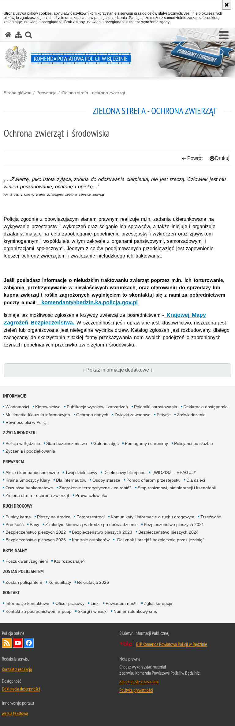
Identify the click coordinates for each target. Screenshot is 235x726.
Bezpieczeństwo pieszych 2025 (36, 539)
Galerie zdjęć (106, 443)
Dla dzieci (195, 480)
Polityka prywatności (136, 690)
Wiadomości (17, 406)
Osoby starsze (106, 480)
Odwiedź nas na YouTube (18, 643)
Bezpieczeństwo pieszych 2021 (174, 524)
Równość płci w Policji (26, 422)
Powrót (195, 158)
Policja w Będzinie (23, 443)
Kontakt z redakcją (17, 669)
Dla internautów (71, 480)
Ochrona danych (92, 414)
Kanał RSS (7, 643)
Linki (95, 603)
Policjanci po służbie (193, 443)
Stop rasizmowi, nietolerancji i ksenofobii (177, 487)
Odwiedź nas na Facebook (29, 643)
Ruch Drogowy (17, 506)
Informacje (14, 396)
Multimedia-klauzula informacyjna (38, 414)
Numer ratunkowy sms (135, 611)
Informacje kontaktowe (27, 603)
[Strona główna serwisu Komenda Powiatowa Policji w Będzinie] (8, 35)
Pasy (34, 524)
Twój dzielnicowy (81, 472)
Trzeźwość (210, 516)
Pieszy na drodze (53, 516)
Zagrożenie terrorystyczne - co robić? (95, 487)
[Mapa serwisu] (18, 35)
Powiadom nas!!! (122, 603)
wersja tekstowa (15, 713)
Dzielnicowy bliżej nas (124, 472)
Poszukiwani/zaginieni (27, 561)
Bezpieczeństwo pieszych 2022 (36, 532)
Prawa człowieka (91, 495)
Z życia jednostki (20, 432)
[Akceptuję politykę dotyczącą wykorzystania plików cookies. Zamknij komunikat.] (226, 5)
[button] (224, 35)
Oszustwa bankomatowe (29, 487)
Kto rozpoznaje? (69, 561)
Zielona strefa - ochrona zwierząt (93, 92)
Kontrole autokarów (91, 539)
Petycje (164, 414)
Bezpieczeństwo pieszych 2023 (102, 532)
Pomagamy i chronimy (146, 443)
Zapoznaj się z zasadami (139, 681)
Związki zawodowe (132, 414)
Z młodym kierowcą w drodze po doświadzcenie (91, 524)
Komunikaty (59, 582)
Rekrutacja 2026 (93, 582)
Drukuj (222, 158)
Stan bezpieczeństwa (66, 443)
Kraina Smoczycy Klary (28, 480)
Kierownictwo (48, 406)
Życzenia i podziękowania (30, 451)
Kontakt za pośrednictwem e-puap (39, 611)
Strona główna (18, 92)
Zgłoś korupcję (158, 603)
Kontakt (11, 592)
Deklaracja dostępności (205, 406)
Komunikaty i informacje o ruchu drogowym (152, 516)
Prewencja (46, 92)
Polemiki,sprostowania (155, 406)
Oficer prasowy (69, 603)
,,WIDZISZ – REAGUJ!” (173, 472)
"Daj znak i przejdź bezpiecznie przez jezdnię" (160, 539)
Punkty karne (18, 516)
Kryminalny (15, 550)
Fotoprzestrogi (90, 516)
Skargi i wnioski (92, 611)
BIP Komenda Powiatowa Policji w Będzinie (171, 644)
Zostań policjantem (23, 571)
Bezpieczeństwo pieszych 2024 (168, 532)
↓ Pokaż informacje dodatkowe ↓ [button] (118, 369)
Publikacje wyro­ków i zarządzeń (97, 406)
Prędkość (15, 524)
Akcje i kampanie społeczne (32, 472)
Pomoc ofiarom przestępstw (153, 480)
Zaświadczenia (191, 414)
